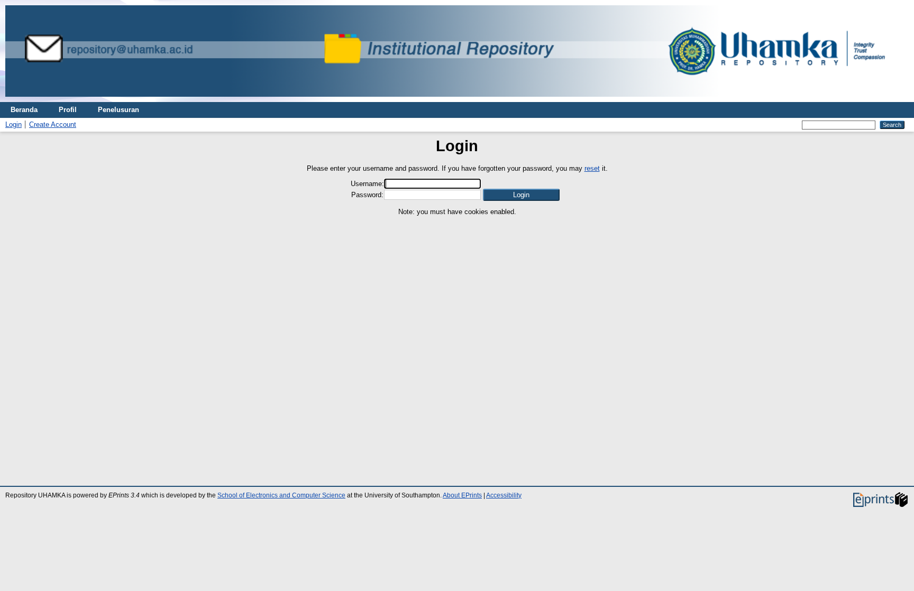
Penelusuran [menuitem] (118, 110)
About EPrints (462, 495)
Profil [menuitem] (68, 110)
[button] (521, 195)
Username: (367, 184)
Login (13, 124)
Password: (367, 195)
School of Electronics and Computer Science (281, 495)
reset (592, 168)
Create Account (52, 124)
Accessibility (504, 495)
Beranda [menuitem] (24, 110)
